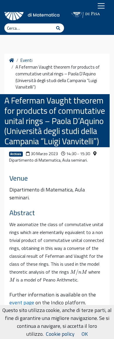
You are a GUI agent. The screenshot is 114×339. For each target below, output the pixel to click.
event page (21, 302)
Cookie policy (60, 334)
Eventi (26, 60)
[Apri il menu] (101, 6)
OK (85, 334)
